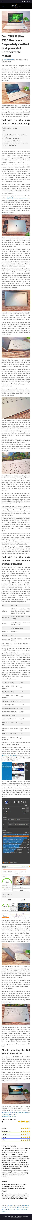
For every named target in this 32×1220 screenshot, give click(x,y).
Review (4, 1211)
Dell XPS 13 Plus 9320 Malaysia (19, 1207)
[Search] (2, 1)
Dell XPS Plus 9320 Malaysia (11, 1209)
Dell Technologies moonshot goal (18, 198)
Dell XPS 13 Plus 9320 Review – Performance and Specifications (13, 140)
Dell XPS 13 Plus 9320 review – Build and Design (15, 136)
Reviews (10, 1205)
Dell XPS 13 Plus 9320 (10, 145)
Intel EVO (23, 1209)
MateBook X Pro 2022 (9, 756)
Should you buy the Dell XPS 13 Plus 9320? (16, 143)
